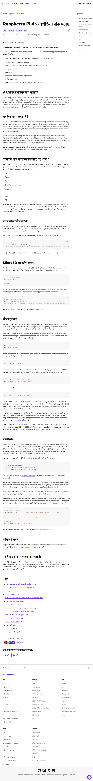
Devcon (6, 764)
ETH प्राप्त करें (36, 690)
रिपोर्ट (33, 757)
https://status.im (11, 628)
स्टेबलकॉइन (35, 697)
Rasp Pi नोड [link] (20, 13)
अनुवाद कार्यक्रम (6, 746)
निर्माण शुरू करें (65, 694)
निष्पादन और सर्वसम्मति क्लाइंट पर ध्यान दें (85, 25)
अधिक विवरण (82, 42)
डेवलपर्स (5, 13)
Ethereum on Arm (10, 235)
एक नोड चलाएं (6, 708)
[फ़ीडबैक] (89, 777)
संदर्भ (80, 50)
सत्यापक (80, 39)
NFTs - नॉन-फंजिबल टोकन (39, 701)
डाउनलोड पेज (53, 253)
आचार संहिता (37, 775)
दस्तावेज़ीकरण (65, 690)
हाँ (7, 655)
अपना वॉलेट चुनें (36, 687)
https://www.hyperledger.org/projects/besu (20, 608)
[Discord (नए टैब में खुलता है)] (53, 770)
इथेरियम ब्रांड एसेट (28, 775)
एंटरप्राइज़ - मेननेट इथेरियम (69, 711)
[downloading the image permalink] (2, 221)
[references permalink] (2, 579)
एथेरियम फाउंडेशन (7, 753)
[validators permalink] (2, 439)
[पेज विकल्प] (13, 42)
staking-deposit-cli (29, 475)
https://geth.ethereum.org (14, 601)
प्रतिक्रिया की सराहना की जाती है (86, 46)
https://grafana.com (12, 594)
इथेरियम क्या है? (6, 687)
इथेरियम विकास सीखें (66, 697)
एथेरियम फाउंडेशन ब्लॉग (9, 757)
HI (88, 3)
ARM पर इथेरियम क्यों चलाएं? (85, 18)
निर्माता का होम (65, 683)
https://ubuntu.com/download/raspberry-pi (20, 584)
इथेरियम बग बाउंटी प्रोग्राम (9, 750)
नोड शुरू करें (81, 36)
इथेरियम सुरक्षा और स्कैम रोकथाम (10, 711)
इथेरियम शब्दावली (7, 722)
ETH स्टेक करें (35, 715)
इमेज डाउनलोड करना (83, 30)
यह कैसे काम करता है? (84, 21)
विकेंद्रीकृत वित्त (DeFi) (38, 704)
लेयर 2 (34, 718)
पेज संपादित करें (20, 42)
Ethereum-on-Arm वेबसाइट (27, 547)
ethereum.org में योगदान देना (10, 743)
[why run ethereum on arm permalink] (2, 92)
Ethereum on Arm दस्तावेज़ (48, 503)
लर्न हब (4, 683)
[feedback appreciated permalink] (2, 557)
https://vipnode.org (12, 632)
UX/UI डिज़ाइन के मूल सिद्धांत (69, 708)
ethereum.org (8, 674)
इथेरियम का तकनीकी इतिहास (39, 743)
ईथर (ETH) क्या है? (7, 690)
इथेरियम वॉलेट (6, 694)
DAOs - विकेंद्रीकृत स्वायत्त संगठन (40, 708)
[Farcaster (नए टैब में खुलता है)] (44, 770)
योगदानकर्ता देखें (20, 642)
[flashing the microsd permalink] (2, 263)
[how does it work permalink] (2, 117)
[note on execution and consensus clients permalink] (2, 159)
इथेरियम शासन (35, 753)
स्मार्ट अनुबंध (6, 701)
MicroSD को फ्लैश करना (85, 33)
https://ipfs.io (10, 625)
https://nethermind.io (13, 604)
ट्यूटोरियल (11, 13)
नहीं (17, 655)
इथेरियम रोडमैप (35, 736)
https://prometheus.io (13, 591)
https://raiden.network (13, 621)
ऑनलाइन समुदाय (7, 736)
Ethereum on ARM (24, 35)
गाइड (33, 683)
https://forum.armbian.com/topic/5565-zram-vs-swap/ (24, 598)
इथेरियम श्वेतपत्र (36, 732)
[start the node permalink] (2, 319)
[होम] (2, 3)
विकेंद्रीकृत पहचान (36, 711)
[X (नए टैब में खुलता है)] (48, 770)
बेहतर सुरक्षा (35, 739)
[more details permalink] (2, 539)
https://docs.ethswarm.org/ (15, 618)
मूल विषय (64, 704)
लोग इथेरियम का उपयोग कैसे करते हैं (11, 718)
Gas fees (5, 704)
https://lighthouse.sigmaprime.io (16, 615)
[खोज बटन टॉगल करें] (76, 3)
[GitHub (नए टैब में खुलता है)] (39, 770)
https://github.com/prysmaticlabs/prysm (19, 611)
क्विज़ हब (5, 715)
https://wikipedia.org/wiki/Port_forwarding (20, 587)
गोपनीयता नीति (50, 775)
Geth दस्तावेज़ (18, 420)
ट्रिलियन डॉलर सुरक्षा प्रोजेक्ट (39, 760)
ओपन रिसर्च (35, 746)
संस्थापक (64, 715)
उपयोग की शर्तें (58, 775)
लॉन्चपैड (13, 451)
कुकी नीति (65, 775)
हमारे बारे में (20, 775)
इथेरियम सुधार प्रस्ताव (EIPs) (39, 750)
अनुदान (63, 701)
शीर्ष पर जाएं (85, 668)
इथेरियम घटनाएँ (6, 739)
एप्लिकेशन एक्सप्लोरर (37, 694)
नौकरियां (43, 775)
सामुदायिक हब (6, 732)
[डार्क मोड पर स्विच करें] (80, 3)
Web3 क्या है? (6, 697)
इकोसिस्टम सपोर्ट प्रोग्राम (9, 760)
